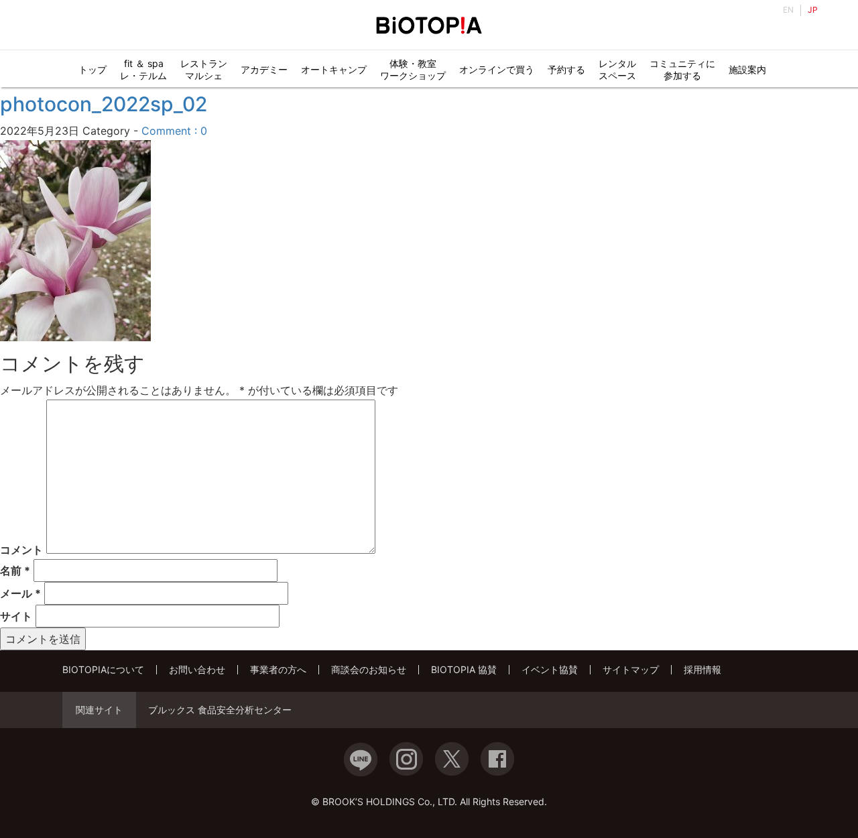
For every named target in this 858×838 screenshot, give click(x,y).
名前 (15, 570)
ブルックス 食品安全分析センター (220, 710)
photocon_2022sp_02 (103, 104)
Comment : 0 (174, 130)
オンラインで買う (496, 69)
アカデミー (264, 69)
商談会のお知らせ (368, 669)
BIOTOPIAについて (103, 669)
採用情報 (702, 669)
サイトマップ (631, 669)
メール (20, 593)
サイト (16, 616)
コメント (21, 549)
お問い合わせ (197, 669)
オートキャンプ (334, 69)
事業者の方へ (278, 669)
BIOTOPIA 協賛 (464, 669)
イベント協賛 (550, 669)
